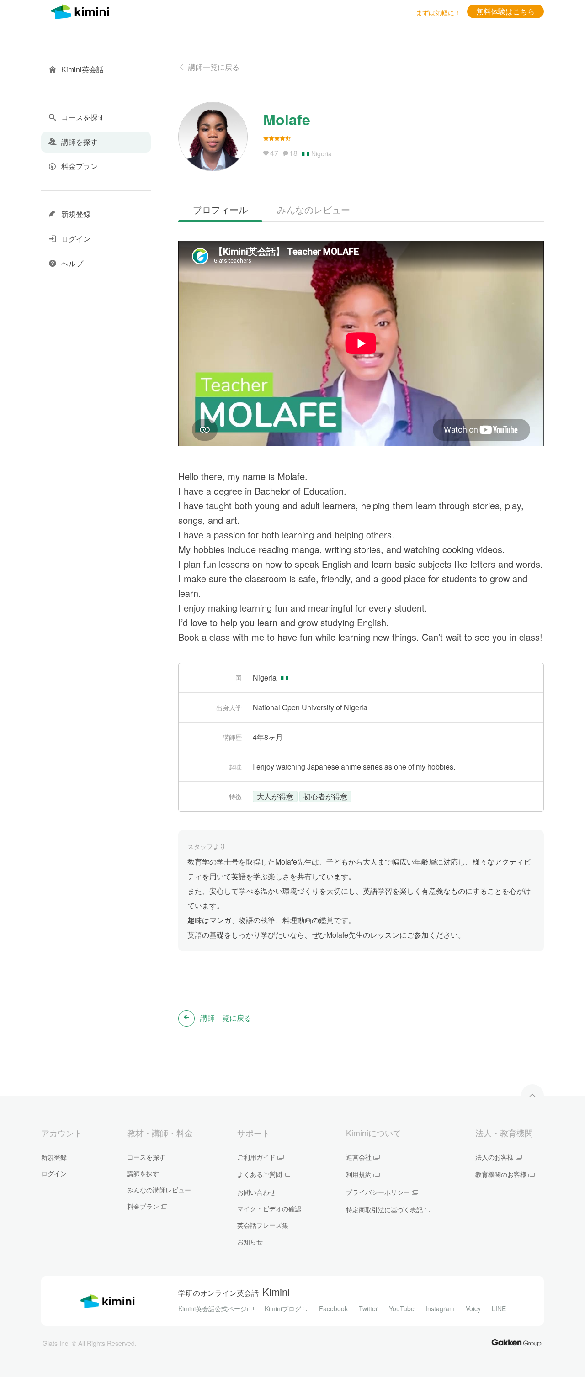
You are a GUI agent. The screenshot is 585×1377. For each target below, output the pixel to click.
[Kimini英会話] (82, 10)
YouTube (402, 1308)
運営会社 (359, 1156)
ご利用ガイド (256, 1156)
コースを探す (146, 1156)
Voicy (473, 1308)
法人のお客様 (494, 1156)
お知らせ (250, 1241)
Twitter (368, 1308)
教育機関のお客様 (500, 1174)
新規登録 (54, 1156)
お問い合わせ (256, 1192)
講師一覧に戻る (213, 67)
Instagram (440, 1308)
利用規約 (359, 1174)
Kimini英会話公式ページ (212, 1308)
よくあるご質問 (259, 1174)
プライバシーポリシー (378, 1192)
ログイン (54, 1173)
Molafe (286, 119)
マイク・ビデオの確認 (269, 1208)
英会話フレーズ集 (262, 1224)
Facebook (333, 1308)
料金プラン (143, 1206)
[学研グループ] (516, 1342)
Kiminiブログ (283, 1308)
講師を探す (143, 1173)
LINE (499, 1308)
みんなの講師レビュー (159, 1189)
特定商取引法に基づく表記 (384, 1209)
